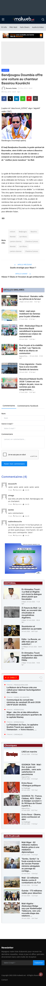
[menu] (3, 19)
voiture (12, 231)
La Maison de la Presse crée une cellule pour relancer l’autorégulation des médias (24, 689)
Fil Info (4, 27)
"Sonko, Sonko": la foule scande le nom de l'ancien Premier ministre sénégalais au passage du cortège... (31, 865)
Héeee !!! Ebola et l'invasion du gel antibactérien (23, 277)
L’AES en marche (29, 751)
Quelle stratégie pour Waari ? (23, 267)
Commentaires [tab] (9, 405)
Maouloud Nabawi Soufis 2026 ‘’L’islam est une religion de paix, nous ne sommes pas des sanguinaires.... (31, 384)
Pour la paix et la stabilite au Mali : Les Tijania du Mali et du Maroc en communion (31, 349)
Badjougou (23, 231)
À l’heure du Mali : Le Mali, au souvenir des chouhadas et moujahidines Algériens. (32, 613)
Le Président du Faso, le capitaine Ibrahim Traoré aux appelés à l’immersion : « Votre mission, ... (22, 727)
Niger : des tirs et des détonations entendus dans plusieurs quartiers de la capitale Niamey (24, 714)
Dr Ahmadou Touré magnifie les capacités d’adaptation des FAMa (32, 656)
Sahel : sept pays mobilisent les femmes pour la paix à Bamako (29, 314)
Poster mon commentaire (14, 464)
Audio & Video (38, 27)
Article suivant (21, 274)
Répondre (18, 490)
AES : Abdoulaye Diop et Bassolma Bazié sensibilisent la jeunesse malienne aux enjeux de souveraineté (30, 331)
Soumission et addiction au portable (32, 627)
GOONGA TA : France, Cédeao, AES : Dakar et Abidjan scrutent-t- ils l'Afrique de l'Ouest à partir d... (32, 801)
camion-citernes (15, 241)
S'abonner (39, 963)
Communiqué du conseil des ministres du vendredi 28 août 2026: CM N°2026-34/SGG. (24, 702)
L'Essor (21, 302)
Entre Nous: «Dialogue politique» (31, 784)
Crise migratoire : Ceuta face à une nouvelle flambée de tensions (30, 367)
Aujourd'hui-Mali (24, 356)
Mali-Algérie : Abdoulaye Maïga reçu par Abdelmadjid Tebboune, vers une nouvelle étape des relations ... (32, 909)
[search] (43, 19)
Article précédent (24, 265)
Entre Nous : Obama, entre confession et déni (31, 817)
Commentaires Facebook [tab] (27, 406)
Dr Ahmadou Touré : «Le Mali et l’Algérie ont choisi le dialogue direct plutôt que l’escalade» (32, 594)
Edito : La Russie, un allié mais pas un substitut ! (31, 641)
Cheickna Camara (31, 241)
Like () (27, 490)
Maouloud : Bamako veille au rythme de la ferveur (31, 297)
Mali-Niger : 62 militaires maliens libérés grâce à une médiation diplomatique (30, 847)
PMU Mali (13, 27)
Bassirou (34, 231)
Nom (3, 413)
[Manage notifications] (41, 974)
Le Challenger (26, 788)
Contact (4, 980)
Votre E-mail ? (7, 424)
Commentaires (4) (14, 477)
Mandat (13, 236)
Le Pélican (25, 647)
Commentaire (7, 434)
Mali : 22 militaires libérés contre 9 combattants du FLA (31, 880)
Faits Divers (24, 27)
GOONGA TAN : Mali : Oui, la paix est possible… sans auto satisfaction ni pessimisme (32, 769)
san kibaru (23, 236)
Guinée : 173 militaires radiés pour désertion (32, 891)
